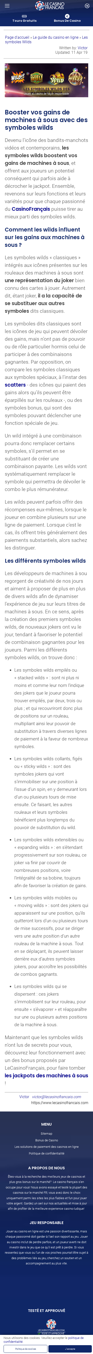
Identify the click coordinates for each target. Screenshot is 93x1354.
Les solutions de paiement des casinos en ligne (47, 1147)
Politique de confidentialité (46, 1153)
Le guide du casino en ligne (56, 37)
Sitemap (46, 1133)
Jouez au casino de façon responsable (46, 93)
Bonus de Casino (46, 1140)
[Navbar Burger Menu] (7, 5)
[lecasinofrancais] (49, 6)
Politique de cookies (25, 1349)
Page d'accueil (17, 37)
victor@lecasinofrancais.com (56, 1097)
